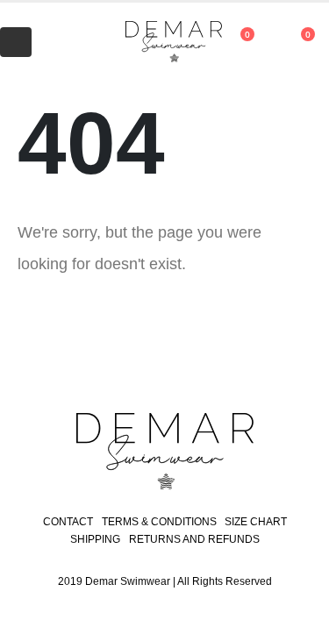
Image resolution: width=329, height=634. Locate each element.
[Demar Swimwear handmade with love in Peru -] (156, 42)
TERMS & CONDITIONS (159, 522)
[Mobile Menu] (16, 42)
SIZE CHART (256, 522)
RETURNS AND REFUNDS (194, 539)
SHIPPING (95, 539)
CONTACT (68, 522)
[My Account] (63, 42)
